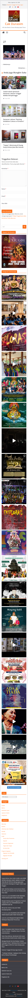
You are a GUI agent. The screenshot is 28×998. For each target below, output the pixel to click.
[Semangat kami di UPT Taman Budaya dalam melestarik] (14, 747)
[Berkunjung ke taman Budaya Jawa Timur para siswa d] (14, 364)
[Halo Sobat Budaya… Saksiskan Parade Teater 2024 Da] (14, 466)
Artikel (3, 805)
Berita (3, 808)
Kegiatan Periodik (7, 855)
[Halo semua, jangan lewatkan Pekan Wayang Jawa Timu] (14, 389)
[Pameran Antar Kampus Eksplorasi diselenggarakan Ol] (14, 338)
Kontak (3, 831)
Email (4, 196)
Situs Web (4, 203)
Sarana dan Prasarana (8, 838)
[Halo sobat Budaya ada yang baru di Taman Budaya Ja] (14, 645)
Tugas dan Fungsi (7, 845)
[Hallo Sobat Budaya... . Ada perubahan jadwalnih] (14, 772)
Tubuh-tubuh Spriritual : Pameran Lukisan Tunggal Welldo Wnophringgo (12, 93)
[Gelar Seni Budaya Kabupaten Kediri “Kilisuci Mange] (14, 287)
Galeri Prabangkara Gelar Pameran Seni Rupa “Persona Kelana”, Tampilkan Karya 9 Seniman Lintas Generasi (13, 931)
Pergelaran (4, 815)
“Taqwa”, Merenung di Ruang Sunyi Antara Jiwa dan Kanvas (13, 146)
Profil (3, 836)
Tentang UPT (5, 858)
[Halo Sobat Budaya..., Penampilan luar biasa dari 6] (14, 440)
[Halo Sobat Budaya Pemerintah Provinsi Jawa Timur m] (14, 568)
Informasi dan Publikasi (7, 829)
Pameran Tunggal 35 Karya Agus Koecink (12, 950)
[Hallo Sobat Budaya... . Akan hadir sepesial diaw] (14, 696)
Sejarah (5, 841)
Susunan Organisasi (8, 843)
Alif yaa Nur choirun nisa (8, 907)
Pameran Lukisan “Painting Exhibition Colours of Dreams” (13, 120)
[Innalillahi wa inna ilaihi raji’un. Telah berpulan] (14, 593)
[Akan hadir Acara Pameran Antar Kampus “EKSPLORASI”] (14, 517)
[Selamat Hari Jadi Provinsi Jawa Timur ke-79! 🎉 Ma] (14, 542)
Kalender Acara (5, 810)
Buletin (3, 826)
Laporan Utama (5, 813)
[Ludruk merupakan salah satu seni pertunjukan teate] (14, 721)
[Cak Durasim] (3, 32)
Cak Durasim (14, 24)
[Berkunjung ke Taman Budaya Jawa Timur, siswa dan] (14, 313)
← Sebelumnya (6, 64)
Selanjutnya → (22, 68)
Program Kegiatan (6, 851)
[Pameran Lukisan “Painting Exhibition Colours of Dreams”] (14, 105)
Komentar (5, 168)
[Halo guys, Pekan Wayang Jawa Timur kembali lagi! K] (14, 415)
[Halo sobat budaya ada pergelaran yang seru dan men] (14, 670)
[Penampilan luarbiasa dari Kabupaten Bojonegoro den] (14, 491)
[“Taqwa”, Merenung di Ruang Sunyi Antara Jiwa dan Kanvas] (14, 131)
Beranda (4, 824)
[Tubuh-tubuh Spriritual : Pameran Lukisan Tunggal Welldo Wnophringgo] (14, 77)
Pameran (4, 834)
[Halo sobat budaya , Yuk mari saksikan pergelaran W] (14, 619)
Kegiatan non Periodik (8, 853)
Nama (4, 189)
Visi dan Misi (6, 848)
